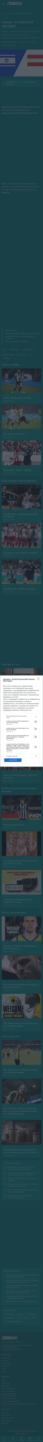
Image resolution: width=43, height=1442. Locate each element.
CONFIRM (13, 760)
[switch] (35, 722)
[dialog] (21, 721)
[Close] (39, 679)
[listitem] (21, 716)
